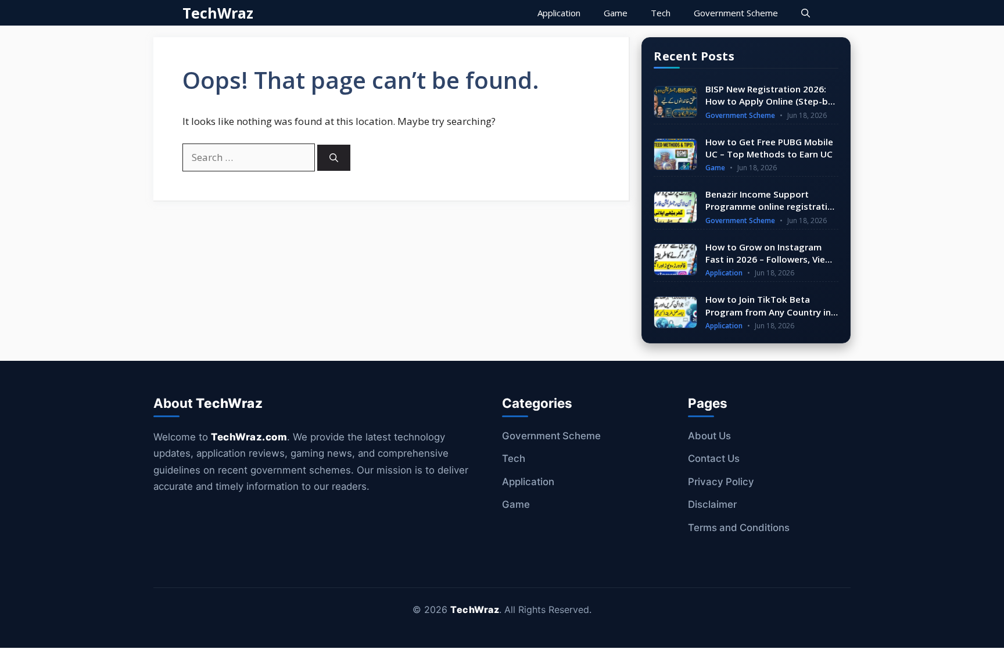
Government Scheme (736, 13)
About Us (709, 436)
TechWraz (217, 13)
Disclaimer (712, 504)
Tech (660, 13)
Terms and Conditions (739, 527)
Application (558, 13)
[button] (806, 13)
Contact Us (714, 458)
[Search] (333, 158)
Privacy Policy (721, 481)
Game (616, 13)
